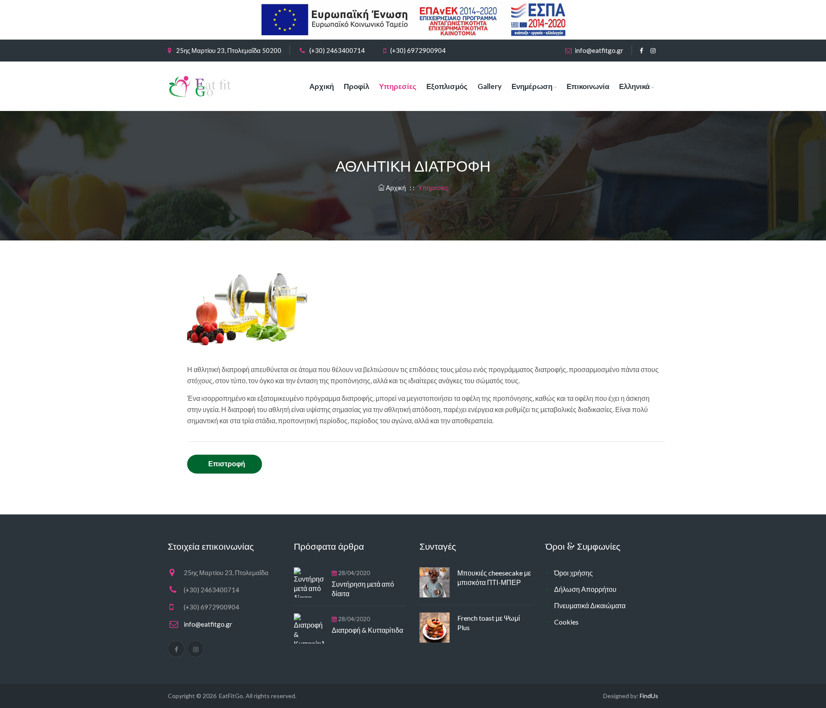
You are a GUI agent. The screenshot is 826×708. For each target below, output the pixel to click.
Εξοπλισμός (447, 86)
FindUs (649, 695)
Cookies (566, 622)
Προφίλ (356, 86)
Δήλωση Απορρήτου (585, 589)
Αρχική (321, 86)
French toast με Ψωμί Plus (488, 622)
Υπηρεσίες (397, 86)
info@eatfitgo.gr (599, 50)
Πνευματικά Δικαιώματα (590, 605)
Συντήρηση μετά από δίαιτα (363, 588)
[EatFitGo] (200, 86)
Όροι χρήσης (573, 573)
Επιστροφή (226, 463)
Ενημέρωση (532, 86)
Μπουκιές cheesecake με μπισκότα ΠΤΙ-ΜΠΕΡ (494, 577)
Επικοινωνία (588, 86)
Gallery (490, 86)
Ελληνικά (634, 86)
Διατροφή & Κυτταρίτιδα (367, 630)
